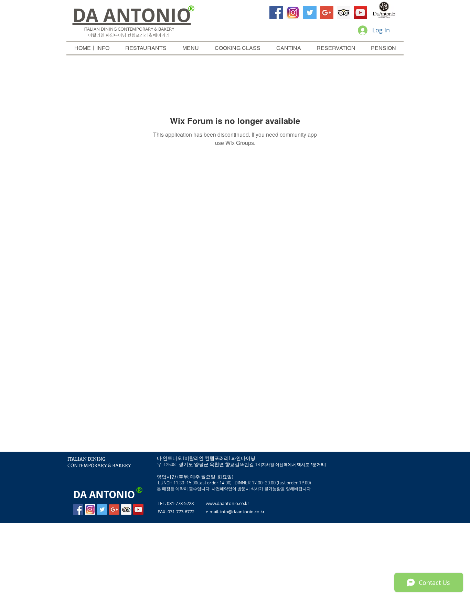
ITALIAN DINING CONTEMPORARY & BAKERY (99, 462)
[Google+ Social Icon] (326, 12)
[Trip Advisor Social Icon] (343, 12)
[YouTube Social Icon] (360, 12)
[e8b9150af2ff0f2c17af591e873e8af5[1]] (293, 12)
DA (80, 494)
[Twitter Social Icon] (310, 12)
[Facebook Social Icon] (276, 12)
